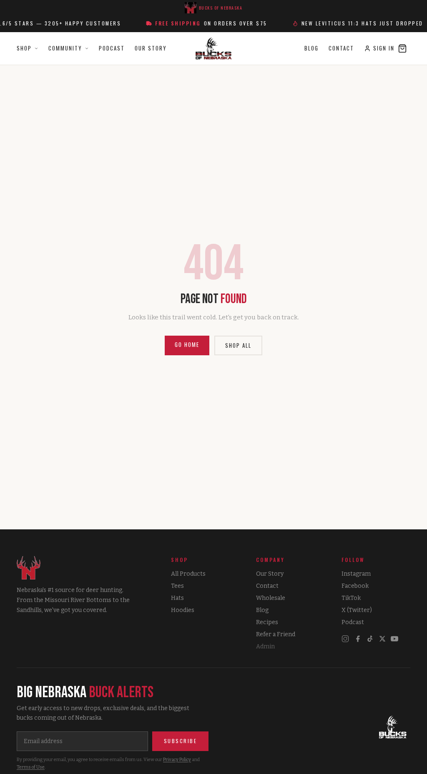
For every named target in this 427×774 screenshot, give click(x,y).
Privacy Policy (177, 759)
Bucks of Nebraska (221, 8)
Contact (341, 48)
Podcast (112, 48)
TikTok (351, 598)
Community (65, 48)
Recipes (267, 622)
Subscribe (180, 740)
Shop (24, 48)
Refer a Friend (275, 634)
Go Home (187, 344)
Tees (177, 585)
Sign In (383, 48)
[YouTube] (394, 638)
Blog (311, 48)
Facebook (355, 585)
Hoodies (182, 610)
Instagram (356, 573)
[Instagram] (345, 638)
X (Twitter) (357, 610)
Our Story (151, 48)
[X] (382, 638)
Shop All (238, 345)
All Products (188, 573)
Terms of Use (31, 767)
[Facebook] (358, 638)
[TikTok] (370, 638)
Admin (265, 646)
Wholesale (270, 598)
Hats (177, 598)
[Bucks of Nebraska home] (392, 728)
